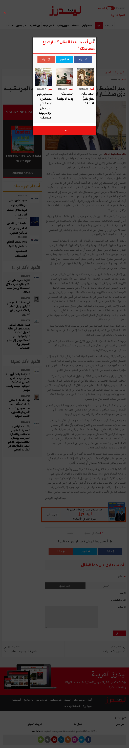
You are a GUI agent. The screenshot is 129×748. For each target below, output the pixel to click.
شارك (82, 59)
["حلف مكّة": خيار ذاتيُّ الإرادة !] (85, 77)
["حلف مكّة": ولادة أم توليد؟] (64, 77)
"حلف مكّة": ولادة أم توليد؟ (65, 96)
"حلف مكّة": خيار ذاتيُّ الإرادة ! (87, 98)
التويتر (63, 59)
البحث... (40, 11)
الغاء (65, 130)
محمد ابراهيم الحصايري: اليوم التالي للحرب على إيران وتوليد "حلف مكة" (44, 106)
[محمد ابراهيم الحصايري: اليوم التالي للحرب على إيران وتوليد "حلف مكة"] (43, 77)
